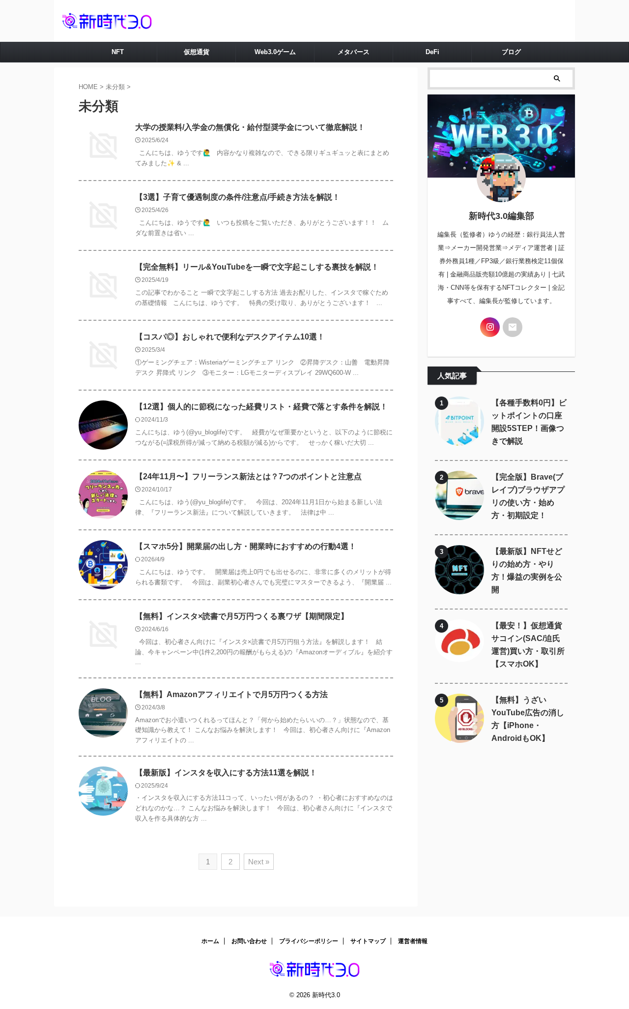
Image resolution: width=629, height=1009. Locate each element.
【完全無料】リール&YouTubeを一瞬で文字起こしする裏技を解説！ (257, 267)
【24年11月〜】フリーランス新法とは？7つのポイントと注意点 (248, 476)
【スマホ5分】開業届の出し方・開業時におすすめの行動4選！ (245, 546)
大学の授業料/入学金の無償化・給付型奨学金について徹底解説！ (250, 127)
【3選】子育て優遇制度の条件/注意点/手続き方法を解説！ (237, 197)
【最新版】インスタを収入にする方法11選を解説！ (226, 772)
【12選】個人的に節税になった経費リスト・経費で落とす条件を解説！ (261, 406)
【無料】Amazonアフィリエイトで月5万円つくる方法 (231, 694)
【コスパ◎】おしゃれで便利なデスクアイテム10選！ (230, 337)
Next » (258, 861)
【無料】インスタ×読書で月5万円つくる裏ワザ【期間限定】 (241, 616)
